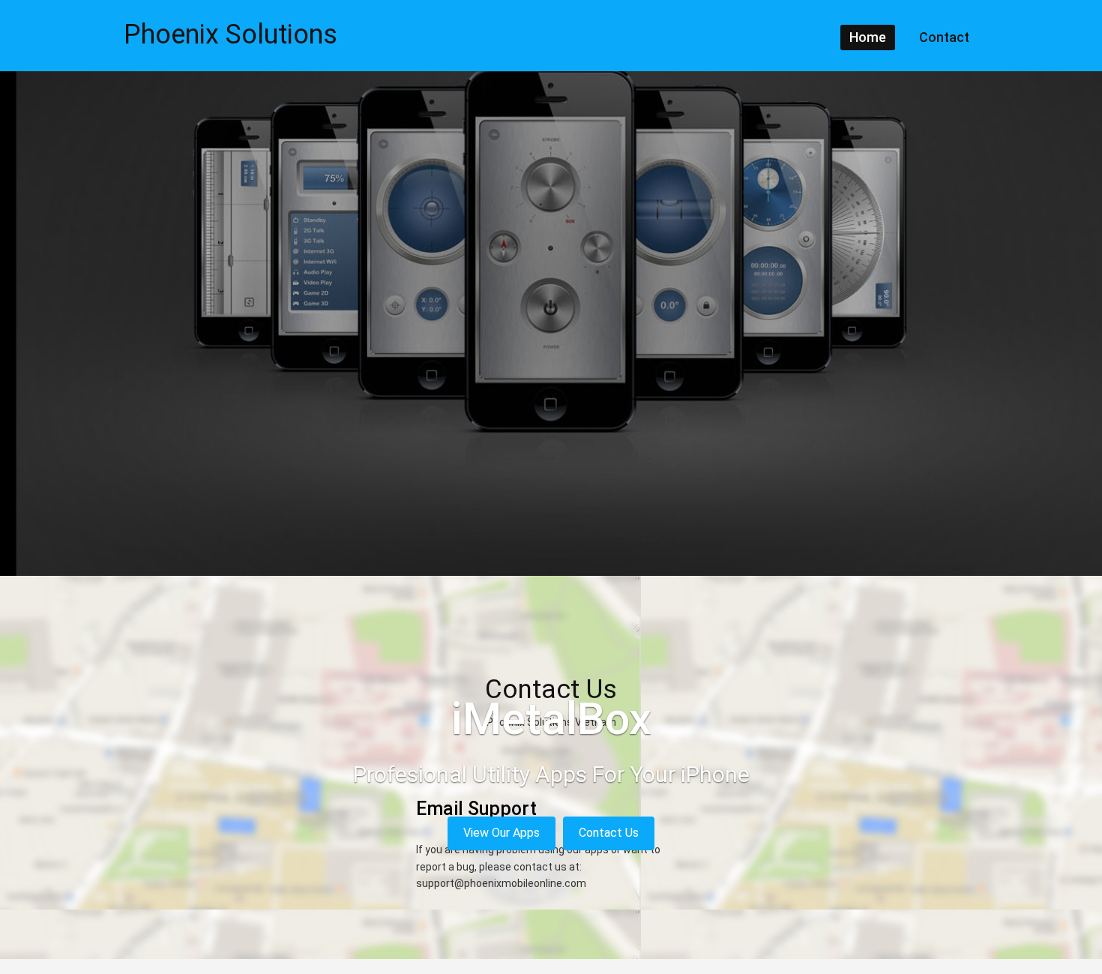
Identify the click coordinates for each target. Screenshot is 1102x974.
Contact (944, 37)
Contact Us (609, 833)
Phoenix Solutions (230, 34)
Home (867, 37)
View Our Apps (501, 833)
